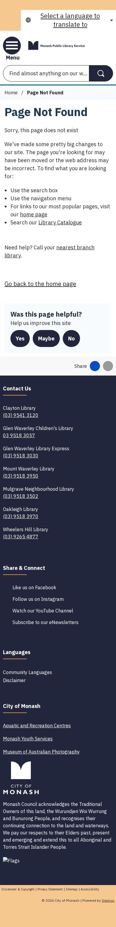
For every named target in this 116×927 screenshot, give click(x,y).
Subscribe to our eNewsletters (45, 622)
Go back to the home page (40, 284)
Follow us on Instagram (38, 599)
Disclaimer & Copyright (18, 889)
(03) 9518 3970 (20, 516)
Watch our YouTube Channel (42, 611)
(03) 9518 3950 (20, 476)
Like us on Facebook (34, 587)
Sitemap (72, 889)
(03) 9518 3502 (20, 496)
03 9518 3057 (19, 435)
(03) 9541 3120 (20, 415)
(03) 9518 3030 (20, 456)
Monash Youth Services (28, 739)
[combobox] (68, 20)
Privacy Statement (50, 889)
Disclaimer (14, 680)
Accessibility (90, 889)
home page (33, 214)
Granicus (108, 900)
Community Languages (27, 672)
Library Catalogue (60, 222)
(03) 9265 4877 (20, 537)
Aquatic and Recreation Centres (37, 726)
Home (11, 93)
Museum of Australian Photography (41, 752)
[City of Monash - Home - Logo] (56, 45)
